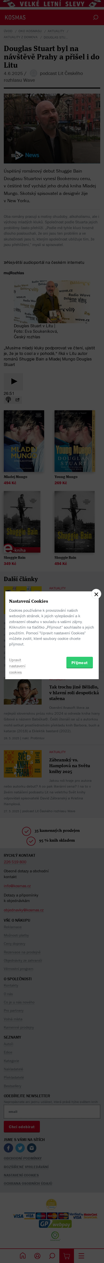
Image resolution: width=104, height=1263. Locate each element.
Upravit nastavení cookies (17, 666)
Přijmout (79, 662)
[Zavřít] (96, 594)
